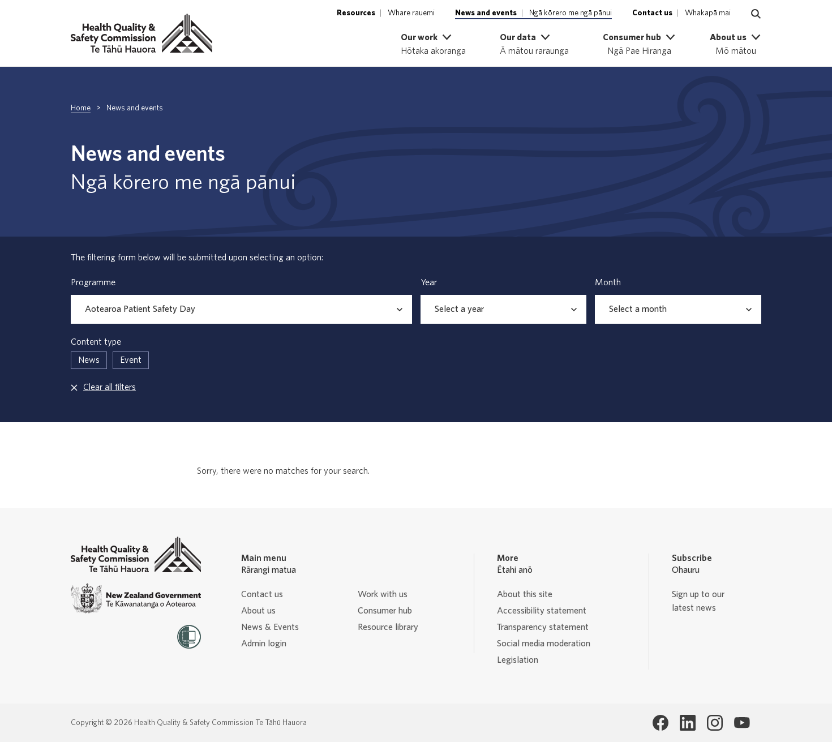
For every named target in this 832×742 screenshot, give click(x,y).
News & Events (270, 627)
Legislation (517, 659)
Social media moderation (543, 643)
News (89, 359)
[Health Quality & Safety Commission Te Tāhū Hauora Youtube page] (742, 722)
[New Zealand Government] (136, 599)
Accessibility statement (541, 610)
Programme (93, 282)
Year (429, 282)
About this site (524, 594)
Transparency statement (543, 627)
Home (81, 108)
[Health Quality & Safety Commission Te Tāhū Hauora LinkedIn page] (688, 723)
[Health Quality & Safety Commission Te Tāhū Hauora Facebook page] (660, 723)
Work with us (383, 594)
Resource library (388, 627)
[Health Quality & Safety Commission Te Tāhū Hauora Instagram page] (715, 723)
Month (608, 282)
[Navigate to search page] (756, 14)
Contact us (262, 594)
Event (130, 359)
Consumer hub (385, 610)
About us (258, 610)
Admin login (263, 643)
